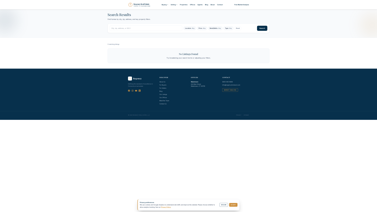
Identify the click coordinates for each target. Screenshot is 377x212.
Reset (238, 28)
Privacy (238, 115)
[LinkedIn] (140, 91)
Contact (220, 4)
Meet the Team (164, 100)
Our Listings (163, 94)
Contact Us (163, 104)
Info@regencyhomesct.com (231, 85)
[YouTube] (136, 91)
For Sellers (162, 88)
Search (262, 28)
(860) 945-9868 (227, 82)
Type (228, 28)
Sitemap (246, 115)
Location (189, 28)
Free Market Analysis (241, 4)
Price (202, 28)
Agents (200, 4)
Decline (223, 205)
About (212, 4)
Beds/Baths (215, 28)
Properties (184, 4)
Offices (192, 4)
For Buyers (162, 85)
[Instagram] (133, 91)
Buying (164, 4)
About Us (162, 82)
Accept (233, 205)
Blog (206, 4)
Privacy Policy (166, 207)
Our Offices (163, 97)
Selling (173, 4)
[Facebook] (129, 91)
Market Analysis (230, 90)
